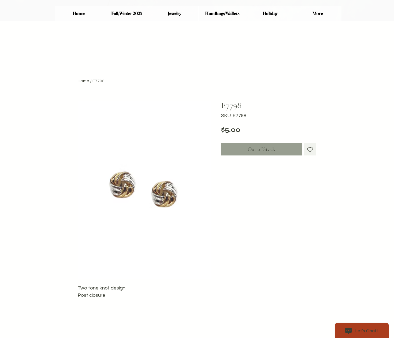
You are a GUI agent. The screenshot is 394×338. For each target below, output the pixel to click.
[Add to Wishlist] (310, 149)
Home (83, 81)
